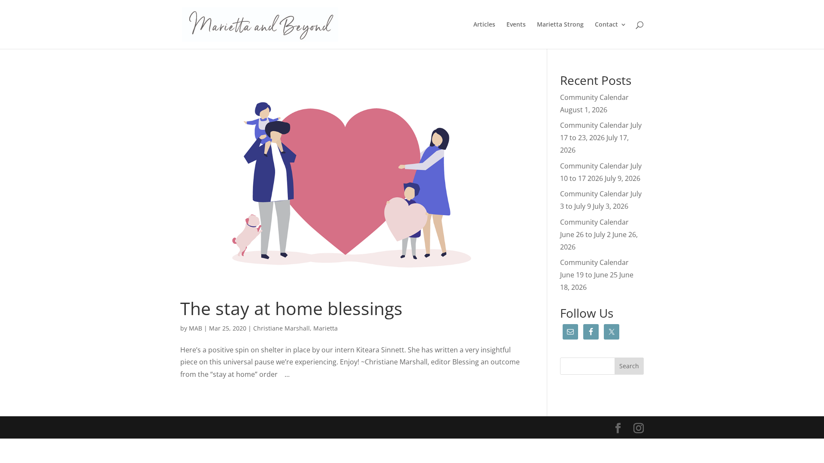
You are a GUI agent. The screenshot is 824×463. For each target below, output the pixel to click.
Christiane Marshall (281, 328)
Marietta (325, 328)
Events (516, 24)
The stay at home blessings (291, 308)
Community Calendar (594, 97)
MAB (195, 328)
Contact (606, 24)
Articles (484, 24)
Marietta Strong (560, 24)
